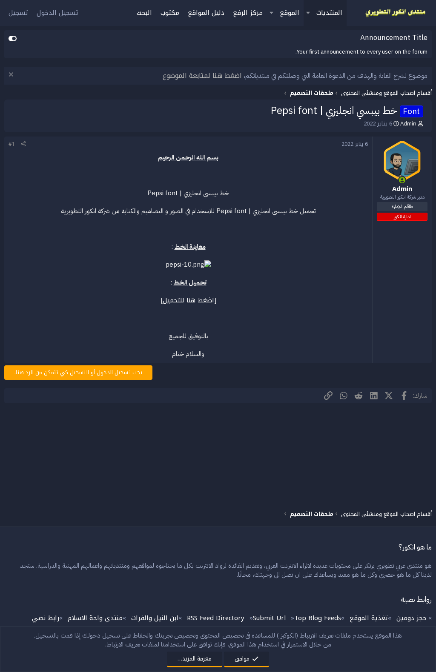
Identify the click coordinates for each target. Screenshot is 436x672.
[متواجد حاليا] (402, 180)
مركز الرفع (248, 13)
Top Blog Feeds (317, 618)
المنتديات (329, 13)
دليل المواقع (206, 13)
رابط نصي (45, 618)
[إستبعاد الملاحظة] (12, 75)
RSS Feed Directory (215, 618)
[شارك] (23, 144)
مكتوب (170, 13)
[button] (308, 13)
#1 (12, 144)
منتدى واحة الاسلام (95, 618)
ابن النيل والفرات (154, 618)
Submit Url (269, 618)
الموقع (289, 13)
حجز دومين (411, 618)
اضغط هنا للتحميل (188, 300)
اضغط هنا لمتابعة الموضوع (202, 75)
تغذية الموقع (369, 618)
